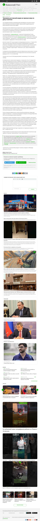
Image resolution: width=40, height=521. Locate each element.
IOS (20, 136)
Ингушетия (10, 8)
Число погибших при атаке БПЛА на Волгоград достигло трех (28, 370)
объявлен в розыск (22, 37)
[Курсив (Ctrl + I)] (16, 179)
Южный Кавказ (20, 11)
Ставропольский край (6, 11)
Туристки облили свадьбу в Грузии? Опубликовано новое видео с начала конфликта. (8, 500)
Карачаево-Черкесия (27, 8)
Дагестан (7, 8)
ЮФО (23, 11)
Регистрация (16, 188)
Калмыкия (21, 8)
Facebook (28, 141)
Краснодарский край (34, 8)
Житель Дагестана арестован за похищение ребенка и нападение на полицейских (19, 269)
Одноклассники (13, 143)
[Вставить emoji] (22, 179)
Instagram (33, 141)
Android (17, 136)
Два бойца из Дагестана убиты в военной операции (11, 374)
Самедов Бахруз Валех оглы (9, 363)
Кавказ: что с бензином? (8, 12)
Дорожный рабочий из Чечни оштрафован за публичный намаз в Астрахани (11, 397)
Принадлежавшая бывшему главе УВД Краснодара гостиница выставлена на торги (19, 291)
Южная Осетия (15, 11)
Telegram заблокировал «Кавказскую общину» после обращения (19, 500)
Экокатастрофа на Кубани (33, 12)
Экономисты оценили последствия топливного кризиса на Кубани (16, 212)
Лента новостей (8, 14)
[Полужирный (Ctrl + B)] (14, 179)
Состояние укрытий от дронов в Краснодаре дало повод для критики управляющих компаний (19, 240)
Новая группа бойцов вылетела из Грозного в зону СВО (27, 379)
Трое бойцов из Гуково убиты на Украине (29, 373)
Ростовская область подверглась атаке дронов (12, 247)
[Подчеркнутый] (18, 179)
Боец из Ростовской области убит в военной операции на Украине (10, 370)
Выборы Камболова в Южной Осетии (20, 12)
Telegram (28, 138)
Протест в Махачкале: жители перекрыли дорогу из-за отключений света (16, 488)
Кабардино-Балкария (16, 8)
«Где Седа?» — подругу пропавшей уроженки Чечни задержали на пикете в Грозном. (19, 460)
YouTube (6, 144)
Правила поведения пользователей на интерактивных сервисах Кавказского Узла (23, 517)
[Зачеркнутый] (20, 179)
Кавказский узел (14, 34)
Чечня (11, 11)
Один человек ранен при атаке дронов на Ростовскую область (15, 218)
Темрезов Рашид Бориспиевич (9, 320)
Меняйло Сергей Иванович (9, 341)
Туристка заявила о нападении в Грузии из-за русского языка (31, 500)
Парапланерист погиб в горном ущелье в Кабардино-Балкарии (11, 378)
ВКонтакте (6, 143)
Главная (4, 14)
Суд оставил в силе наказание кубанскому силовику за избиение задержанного (29, 397)
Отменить (32, 189)
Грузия (4, 8)
